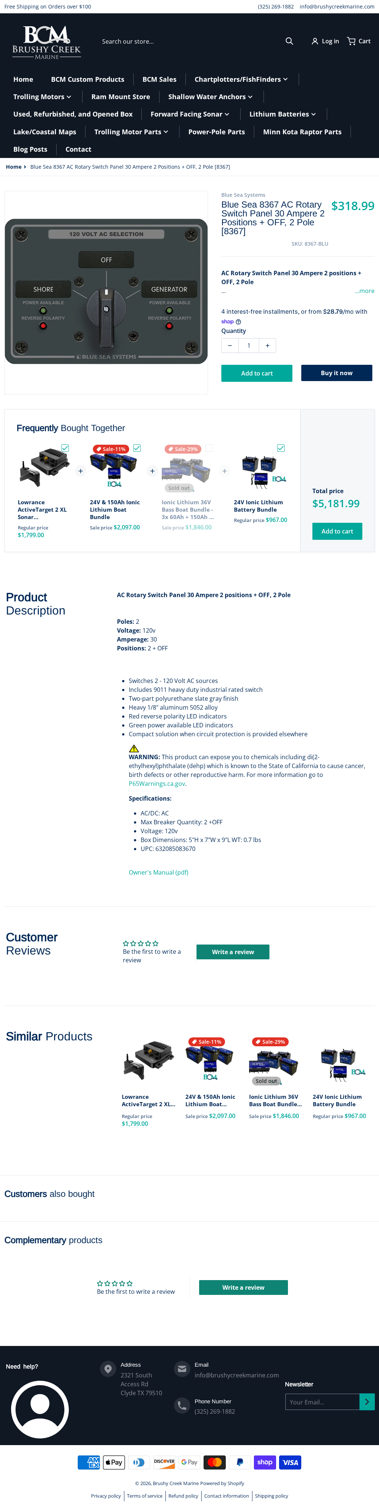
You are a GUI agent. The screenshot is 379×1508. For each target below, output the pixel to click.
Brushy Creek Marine (176, 1483)
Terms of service (144, 1495)
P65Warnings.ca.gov (157, 784)
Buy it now (337, 373)
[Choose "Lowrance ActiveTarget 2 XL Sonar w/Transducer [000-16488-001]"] (65, 448)
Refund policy (183, 1495)
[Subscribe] (367, 1401)
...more (365, 291)
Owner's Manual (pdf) (158, 872)
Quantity (233, 331)
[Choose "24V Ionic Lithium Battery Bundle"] (281, 448)
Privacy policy (106, 1495)
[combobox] (198, 41)
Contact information (226, 1495)
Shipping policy (271, 1495)
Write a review (233, 952)
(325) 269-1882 (276, 6)
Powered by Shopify (222, 1483)
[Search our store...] (289, 41)
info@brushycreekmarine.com (337, 6)
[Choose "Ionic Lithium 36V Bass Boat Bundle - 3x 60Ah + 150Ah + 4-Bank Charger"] (209, 448)
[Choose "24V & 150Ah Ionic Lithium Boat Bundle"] (137, 448)
